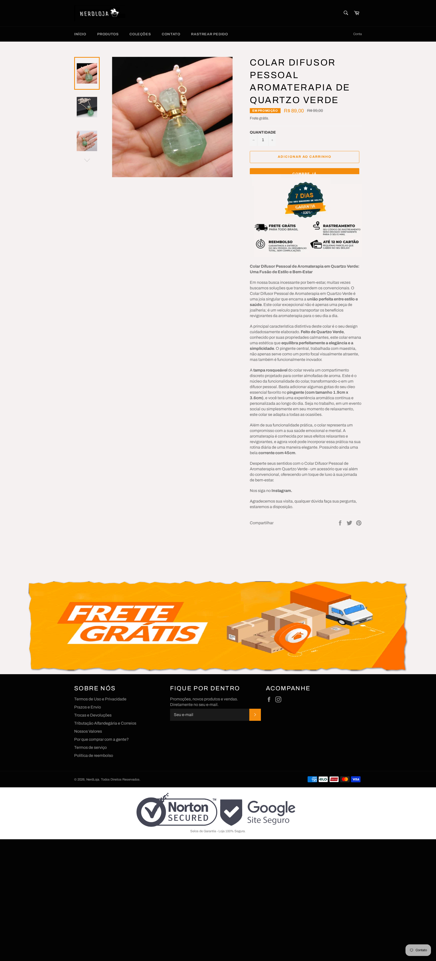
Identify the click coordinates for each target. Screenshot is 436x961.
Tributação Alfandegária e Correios (105, 723)
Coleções (140, 34)
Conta (357, 34)
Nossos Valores (88, 731)
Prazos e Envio (87, 707)
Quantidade (263, 132)
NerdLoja (92, 779)
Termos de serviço (90, 747)
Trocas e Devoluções (93, 715)
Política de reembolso (93, 755)
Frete (254, 118)
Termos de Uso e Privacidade (100, 699)
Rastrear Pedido (209, 34)
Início (80, 34)
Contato (171, 34)
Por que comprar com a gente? (101, 739)
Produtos (108, 34)
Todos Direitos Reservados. (121, 779)
